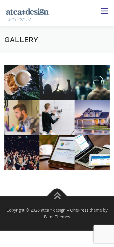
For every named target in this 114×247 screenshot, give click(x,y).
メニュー (104, 10)
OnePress (79, 210)
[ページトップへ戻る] (57, 196)
